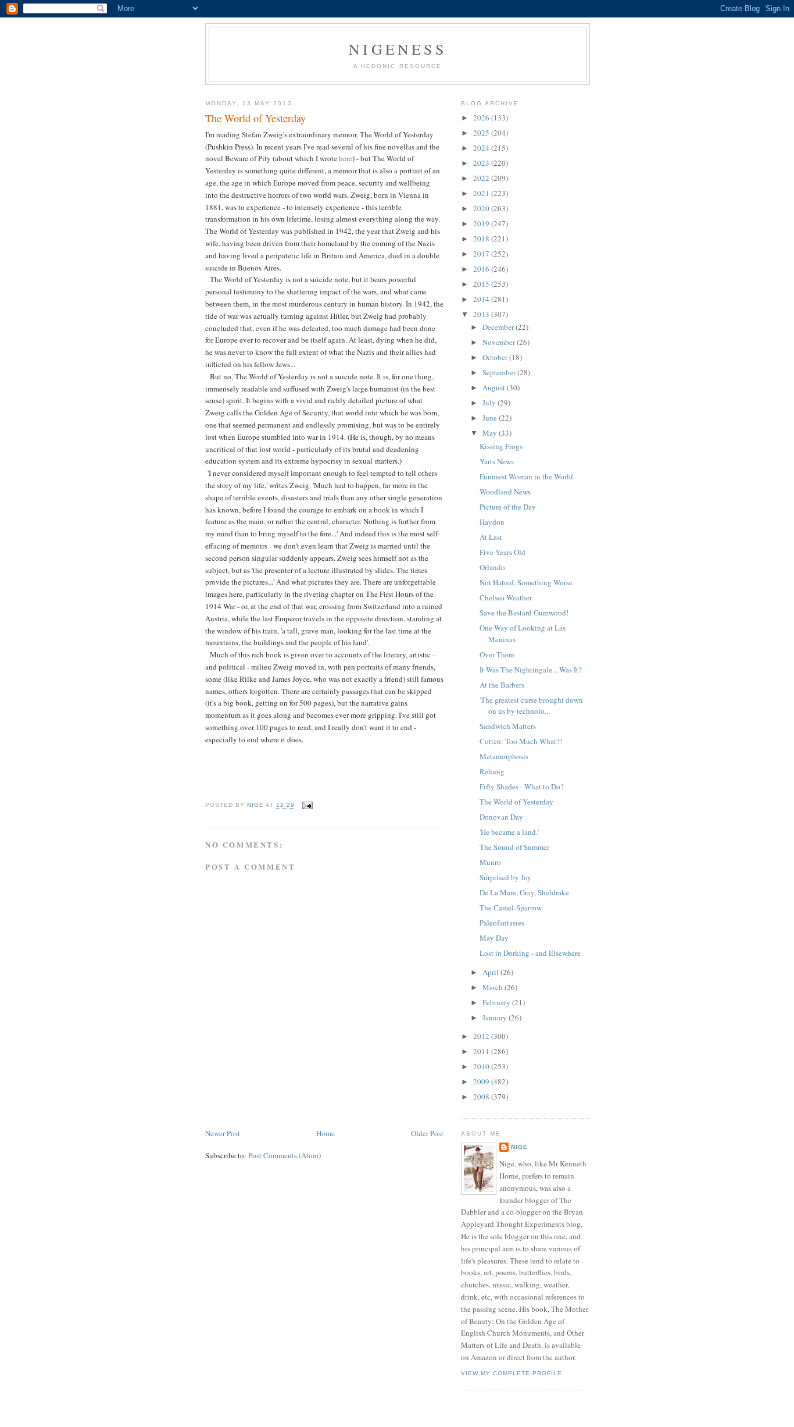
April (491, 972)
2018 (482, 238)
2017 (482, 253)
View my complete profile (511, 1373)
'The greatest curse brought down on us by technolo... (531, 706)
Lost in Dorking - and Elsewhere (530, 953)
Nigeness (397, 49)
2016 (482, 269)
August (494, 387)
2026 (482, 117)
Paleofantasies (502, 922)
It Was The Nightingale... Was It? (531, 669)
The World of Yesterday (516, 801)
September (499, 372)
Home (325, 1133)
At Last (491, 537)
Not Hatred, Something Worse (526, 582)
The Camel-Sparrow (511, 907)
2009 (482, 1081)
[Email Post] (307, 805)
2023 (482, 163)
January (495, 1017)
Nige (519, 1147)
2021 (482, 193)
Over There (497, 654)
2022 (482, 178)
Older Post (427, 1133)
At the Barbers (502, 684)
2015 (482, 284)
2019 (482, 223)
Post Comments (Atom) (284, 1155)
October (495, 357)
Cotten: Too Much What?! (521, 741)
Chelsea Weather (506, 597)
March (493, 987)
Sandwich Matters (508, 726)
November (499, 342)
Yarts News (497, 461)
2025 (482, 132)
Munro (490, 862)
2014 (482, 299)
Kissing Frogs (501, 446)
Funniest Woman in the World (526, 476)
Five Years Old (502, 552)
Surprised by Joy (505, 877)
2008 (482, 1096)
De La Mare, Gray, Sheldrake (524, 892)
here (345, 158)
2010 (482, 1066)
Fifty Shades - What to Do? (522, 786)
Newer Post (222, 1133)
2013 (482, 314)
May (490, 433)
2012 (482, 1036)
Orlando (492, 567)
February (497, 1002)
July (490, 402)
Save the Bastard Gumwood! (524, 612)
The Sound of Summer (514, 847)
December (499, 327)
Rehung (492, 771)
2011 (482, 1051)
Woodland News (505, 491)
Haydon (492, 522)
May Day (494, 938)
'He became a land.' (509, 832)
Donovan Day (501, 817)
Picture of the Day (508, 506)
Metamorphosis (504, 756)
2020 (482, 208)
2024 (482, 148)
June (490, 417)
